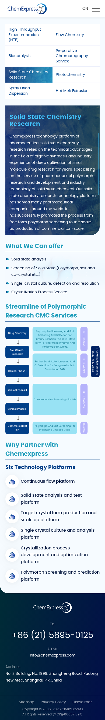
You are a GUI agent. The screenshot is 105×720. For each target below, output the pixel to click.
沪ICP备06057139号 (67, 714)
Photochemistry (70, 75)
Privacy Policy (53, 702)
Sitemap (26, 702)
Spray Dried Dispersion (19, 91)
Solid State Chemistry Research (28, 74)
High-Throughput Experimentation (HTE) (25, 35)
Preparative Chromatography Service (72, 56)
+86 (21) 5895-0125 (52, 635)
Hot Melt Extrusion (72, 91)
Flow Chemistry (70, 35)
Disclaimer (82, 702)
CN (85, 8)
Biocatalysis (19, 56)
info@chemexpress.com (52, 655)
